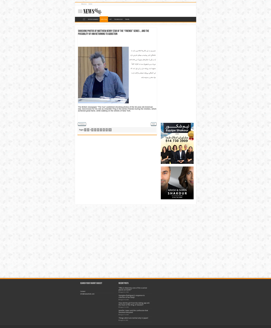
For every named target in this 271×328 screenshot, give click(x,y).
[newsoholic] (90, 10)
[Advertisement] (117, 41)
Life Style (104, 19)
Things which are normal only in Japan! (133, 318)
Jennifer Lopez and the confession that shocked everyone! (133, 311)
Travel (127, 19)
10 (110, 130)
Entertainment (93, 19)
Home (90, 4)
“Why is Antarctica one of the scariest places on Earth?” (133, 289)
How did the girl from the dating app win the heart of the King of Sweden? (134, 304)
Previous (82, 124)
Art (110, 19)
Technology (118, 19)
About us (83, 4)
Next (153, 124)
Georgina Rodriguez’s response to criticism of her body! (132, 296)
